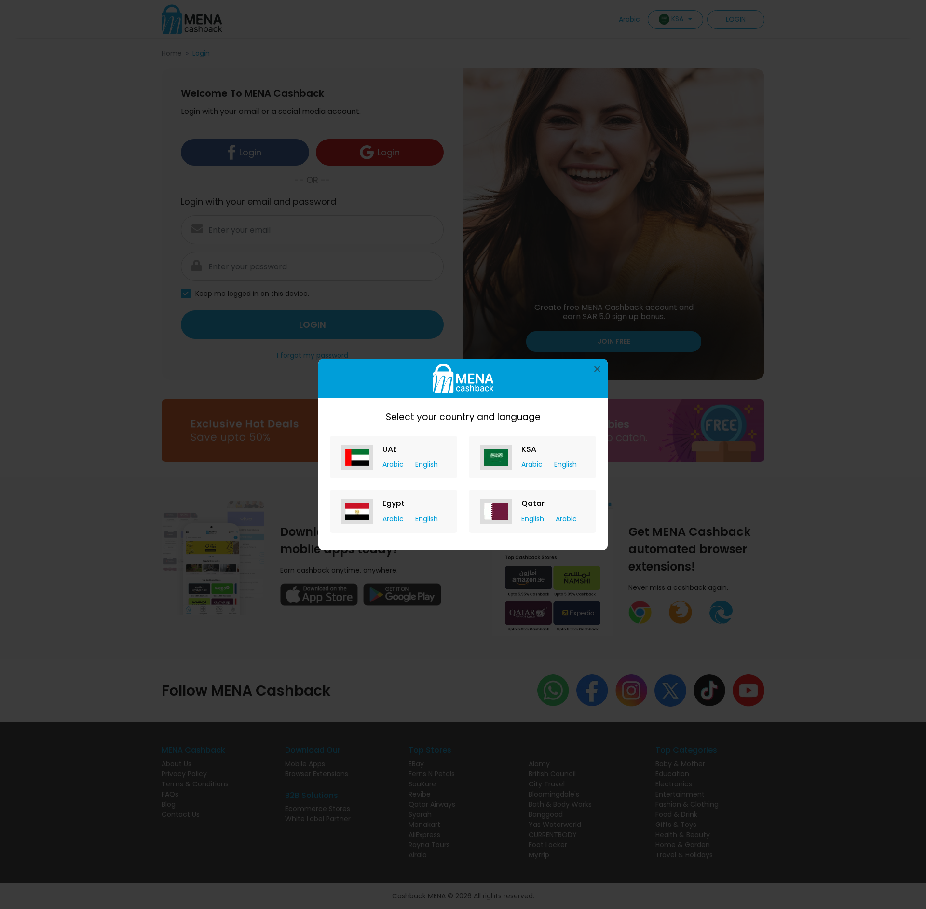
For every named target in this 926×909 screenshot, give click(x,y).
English (426, 464)
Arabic (394, 464)
